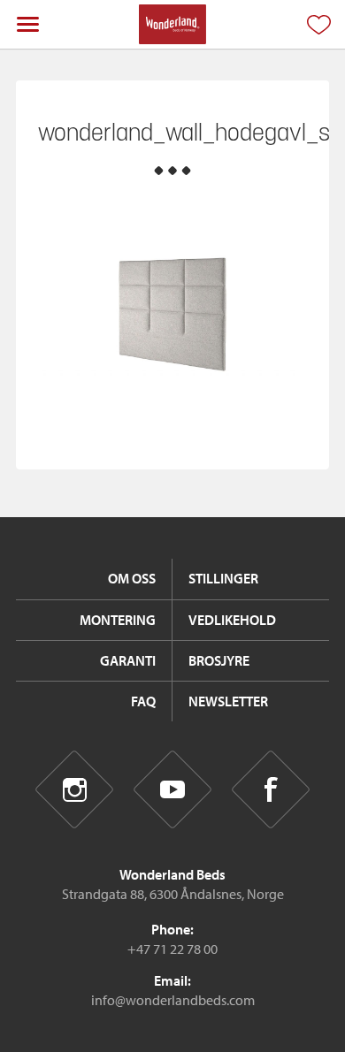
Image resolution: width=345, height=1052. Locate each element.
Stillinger (223, 578)
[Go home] (172, 24)
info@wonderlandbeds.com (173, 1000)
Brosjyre (218, 660)
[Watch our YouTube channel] (173, 790)
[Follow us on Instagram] (74, 790)
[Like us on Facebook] (271, 790)
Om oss (132, 578)
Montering (118, 620)
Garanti (128, 660)
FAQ (143, 701)
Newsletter (228, 701)
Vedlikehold (232, 620)
